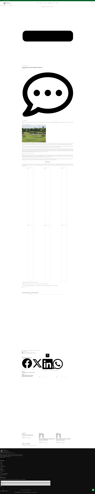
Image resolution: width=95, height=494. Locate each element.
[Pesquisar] (87, 3)
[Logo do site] (7, 2)
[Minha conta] (89, 3)
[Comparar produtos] (90, 3)
